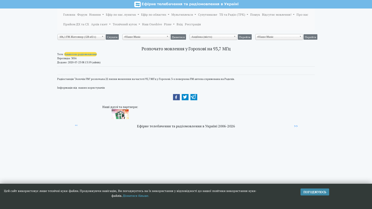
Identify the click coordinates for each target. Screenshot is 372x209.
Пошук (255, 14)
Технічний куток (125, 24)
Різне (168, 24)
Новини (95, 14)
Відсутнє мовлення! (277, 14)
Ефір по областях (154, 14)
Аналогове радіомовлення (80, 54)
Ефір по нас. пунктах (121, 14)
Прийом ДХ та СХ (76, 24)
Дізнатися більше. (136, 196)
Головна (69, 14)
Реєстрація (193, 24)
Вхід (180, 24)
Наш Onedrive (152, 24)
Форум (82, 14)
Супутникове (207, 14)
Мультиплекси (182, 14)
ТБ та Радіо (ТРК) (232, 14)
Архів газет (99, 24)
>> (296, 126)
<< (76, 125)
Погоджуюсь (314, 192)
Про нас (302, 14)
